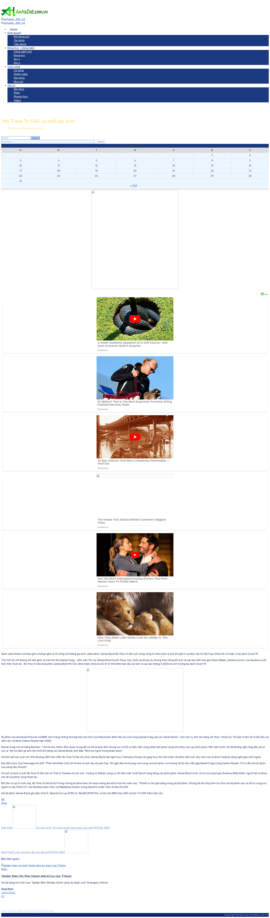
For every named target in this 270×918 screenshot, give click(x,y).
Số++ (17, 59)
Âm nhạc (19, 89)
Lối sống (19, 70)
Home (13, 29)
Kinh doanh (14, 32)
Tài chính (19, 40)
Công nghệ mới (23, 51)
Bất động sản (22, 36)
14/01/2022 (8, 892)
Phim (17, 92)
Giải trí (11, 85)
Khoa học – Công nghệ (21, 47)
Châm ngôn (21, 74)
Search (35, 138)
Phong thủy (21, 96)
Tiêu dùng (20, 44)
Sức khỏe (19, 77)
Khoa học (19, 55)
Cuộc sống (14, 66)
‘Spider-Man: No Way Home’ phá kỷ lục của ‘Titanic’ (36, 876)
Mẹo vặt (18, 81)
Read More (7, 888)
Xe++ (17, 62)
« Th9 (133, 185)
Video (17, 100)
